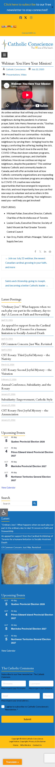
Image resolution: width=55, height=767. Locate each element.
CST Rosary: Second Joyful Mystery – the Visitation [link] (26, 372)
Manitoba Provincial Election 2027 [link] (28, 466)
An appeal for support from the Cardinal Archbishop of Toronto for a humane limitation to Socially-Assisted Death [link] (25, 329)
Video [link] (24, 74)
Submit (27, 719)
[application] (27, 95)
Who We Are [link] (25, 745)
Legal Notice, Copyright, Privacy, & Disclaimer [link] (27, 741)
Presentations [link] (13, 74)
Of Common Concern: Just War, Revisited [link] (26, 344)
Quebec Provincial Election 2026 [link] (28, 441)
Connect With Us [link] (29, 33)
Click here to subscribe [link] (20, 4)
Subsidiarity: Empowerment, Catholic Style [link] (26, 399)
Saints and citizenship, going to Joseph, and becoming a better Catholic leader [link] (26, 283)
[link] (4, 513)
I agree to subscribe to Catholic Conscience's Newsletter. (26, 708)
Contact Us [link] (37, 745)
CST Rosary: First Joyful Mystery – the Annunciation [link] (24, 412)
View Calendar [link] (8, 487)
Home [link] (15, 745)
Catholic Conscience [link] (16, 69)
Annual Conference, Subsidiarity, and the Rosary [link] (26, 386)
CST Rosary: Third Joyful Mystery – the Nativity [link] (25, 357)
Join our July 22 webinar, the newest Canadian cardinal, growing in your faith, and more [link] (26, 262)
